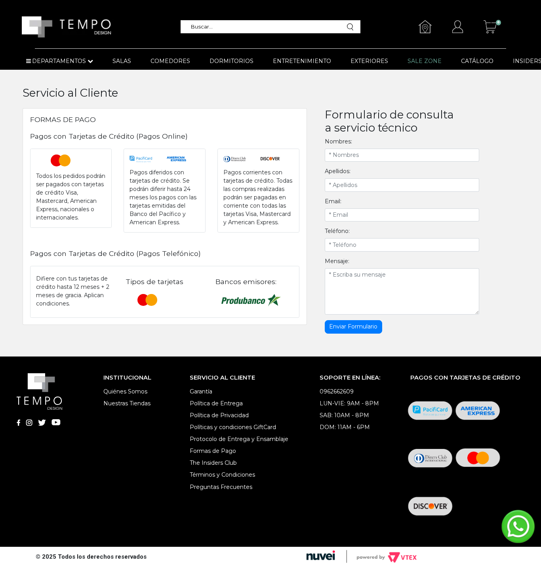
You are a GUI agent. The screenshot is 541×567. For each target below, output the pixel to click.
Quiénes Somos (125, 391)
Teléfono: (337, 231)
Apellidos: (338, 171)
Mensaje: (337, 261)
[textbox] (266, 26)
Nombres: (338, 141)
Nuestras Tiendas (126, 403)
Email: (333, 201)
